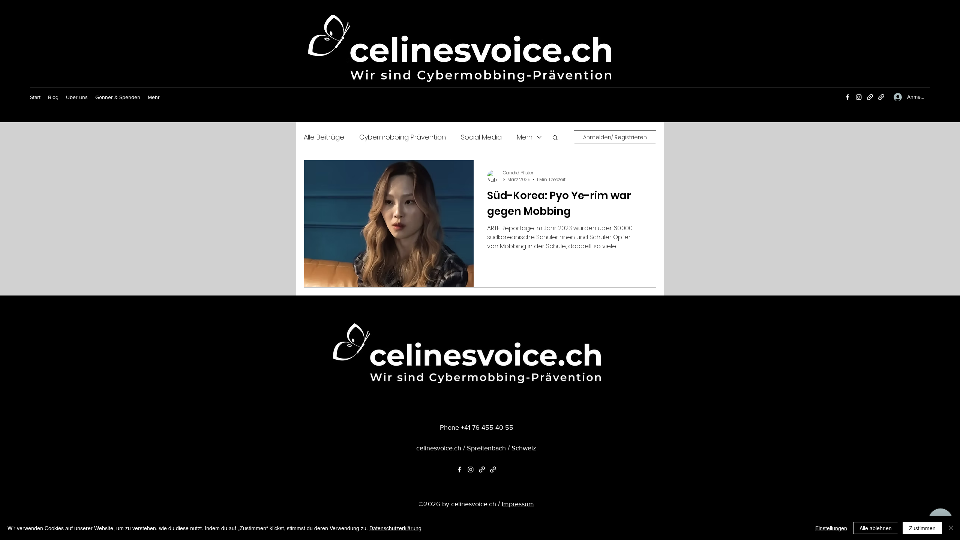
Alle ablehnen (876, 528)
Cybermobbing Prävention (402, 137)
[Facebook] (847, 97)
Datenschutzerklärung (395, 528)
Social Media (481, 137)
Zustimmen (922, 528)
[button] (555, 138)
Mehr (525, 137)
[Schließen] (951, 528)
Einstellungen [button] (831, 528)
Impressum (518, 504)
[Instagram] (858, 97)
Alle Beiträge (324, 137)
